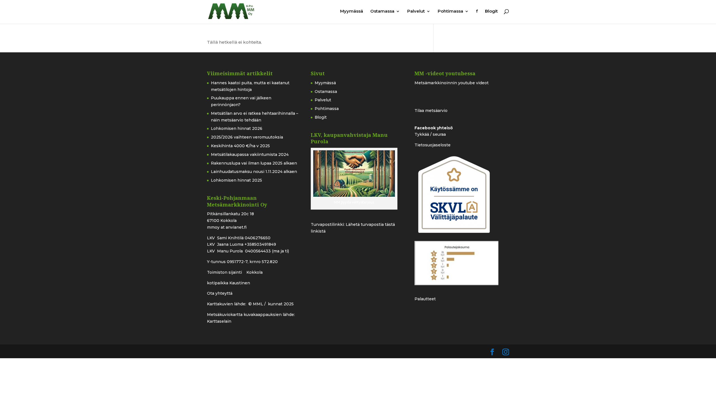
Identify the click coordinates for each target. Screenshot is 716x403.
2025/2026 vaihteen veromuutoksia (247, 137)
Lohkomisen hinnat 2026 (236, 128)
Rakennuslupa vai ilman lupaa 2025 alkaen (254, 163)
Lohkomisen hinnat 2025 (236, 180)
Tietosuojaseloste (432, 144)
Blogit (491, 11)
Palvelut (416, 11)
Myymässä (351, 11)
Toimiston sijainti (225, 272)
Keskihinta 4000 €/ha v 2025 (240, 145)
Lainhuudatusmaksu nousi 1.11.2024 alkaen (254, 171)
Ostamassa (382, 11)
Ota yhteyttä (219, 293)
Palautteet (425, 298)
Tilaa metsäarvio (430, 110)
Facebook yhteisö (433, 127)
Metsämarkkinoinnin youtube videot (451, 82)
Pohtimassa (450, 11)
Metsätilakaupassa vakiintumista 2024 (250, 154)
